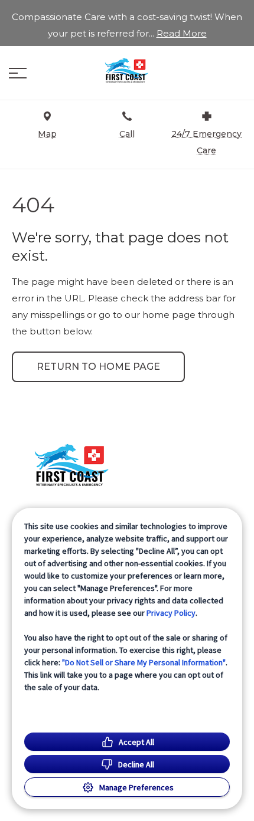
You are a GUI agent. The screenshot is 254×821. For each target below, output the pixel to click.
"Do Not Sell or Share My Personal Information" (144, 662)
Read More (182, 33)
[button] (18, 73)
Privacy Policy (171, 612)
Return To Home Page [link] (98, 366)
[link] (127, 70)
